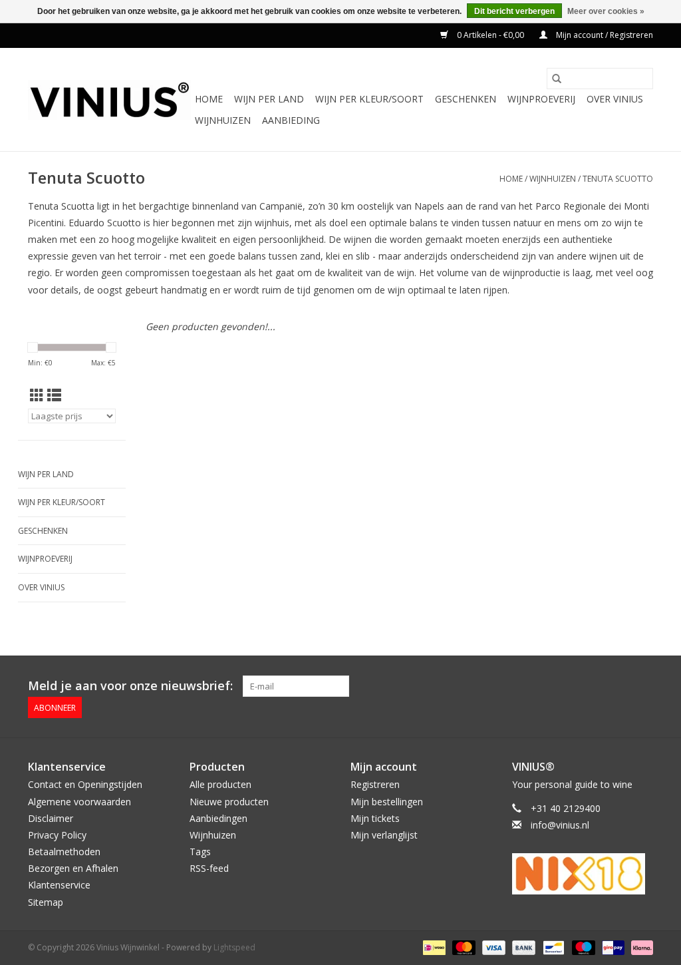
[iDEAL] (433, 946)
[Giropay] (611, 946)
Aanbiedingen (218, 818)
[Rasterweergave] (37, 395)
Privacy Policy (57, 835)
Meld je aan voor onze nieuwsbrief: (130, 686)
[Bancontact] (552, 946)
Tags (200, 851)
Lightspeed (234, 947)
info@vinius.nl (560, 825)
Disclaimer (50, 818)
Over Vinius (615, 99)
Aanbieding (291, 120)
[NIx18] (583, 873)
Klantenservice (59, 884)
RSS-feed (209, 868)
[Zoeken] (557, 78)
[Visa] (492, 946)
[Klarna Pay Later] (639, 946)
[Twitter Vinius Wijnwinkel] (618, 686)
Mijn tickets (375, 818)
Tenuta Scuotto (618, 178)
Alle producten (220, 784)
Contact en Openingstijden (85, 784)
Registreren (375, 784)
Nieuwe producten (229, 801)
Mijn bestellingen (386, 801)
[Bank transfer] (522, 946)
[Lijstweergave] (54, 395)
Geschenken (465, 99)
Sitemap (45, 902)
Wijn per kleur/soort (369, 99)
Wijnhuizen (223, 120)
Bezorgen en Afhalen (73, 868)
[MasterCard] (462, 946)
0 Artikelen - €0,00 (490, 35)
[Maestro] (582, 946)
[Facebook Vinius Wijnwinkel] (594, 686)
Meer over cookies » (605, 11)
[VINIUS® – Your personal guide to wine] (109, 100)
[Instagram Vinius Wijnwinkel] (642, 686)
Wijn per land (269, 99)
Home (209, 99)
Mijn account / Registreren (603, 35)
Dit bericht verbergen (514, 11)
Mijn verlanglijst (384, 835)
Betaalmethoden (64, 851)
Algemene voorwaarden (79, 801)
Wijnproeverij (541, 99)
